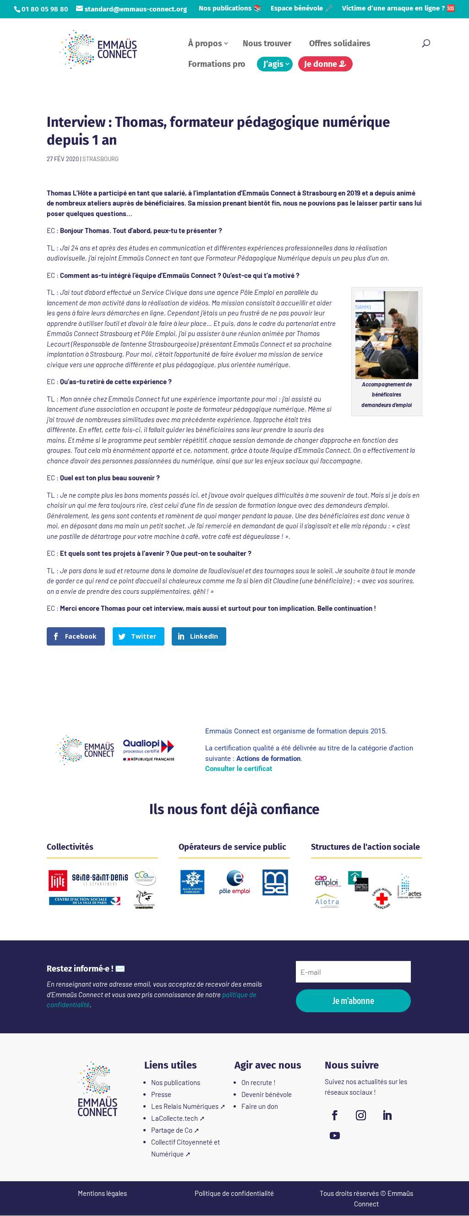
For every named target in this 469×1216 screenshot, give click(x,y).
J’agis (273, 64)
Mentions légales (102, 1193)
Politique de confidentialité (234, 1193)
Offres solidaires (340, 43)
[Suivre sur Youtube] (335, 1135)
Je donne (321, 64)
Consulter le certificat (238, 769)
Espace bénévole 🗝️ (302, 8)
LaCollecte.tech (174, 1118)
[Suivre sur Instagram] (361, 1115)
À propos (205, 43)
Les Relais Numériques (184, 1106)
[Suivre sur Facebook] (335, 1115)
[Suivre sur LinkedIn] (387, 1115)
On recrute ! (258, 1082)
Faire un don (259, 1106)
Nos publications (175, 1082)
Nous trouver (267, 43)
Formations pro (216, 64)
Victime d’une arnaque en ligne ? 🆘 (398, 8)
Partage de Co (171, 1130)
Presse (161, 1094)
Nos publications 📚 (230, 8)
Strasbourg (100, 159)
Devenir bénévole (266, 1094)
